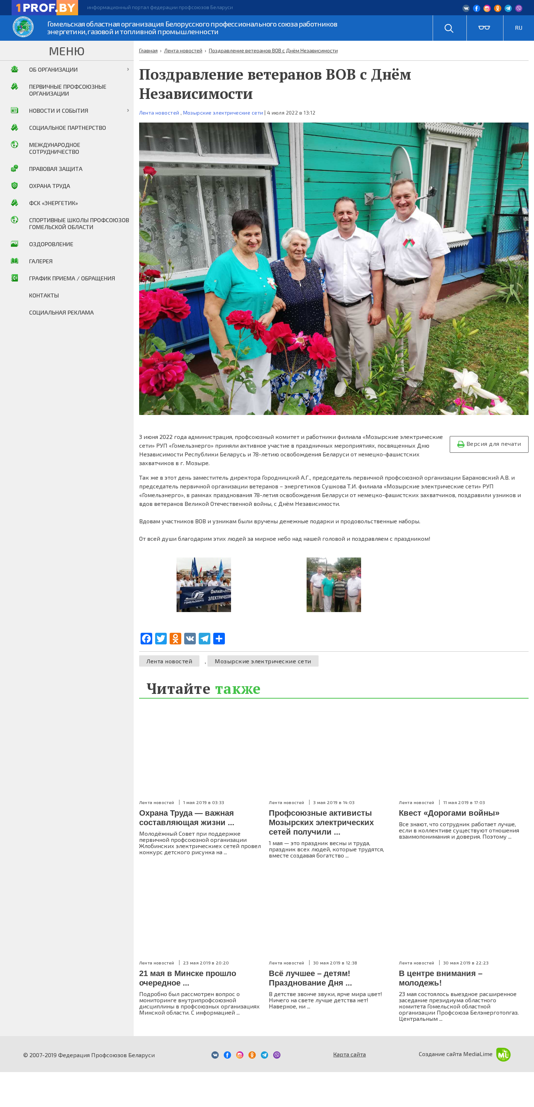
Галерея (41, 260)
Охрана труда (49, 185)
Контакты (44, 295)
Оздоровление (51, 243)
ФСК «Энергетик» (53, 202)
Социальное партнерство (67, 127)
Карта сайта (349, 1054)
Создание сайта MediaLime (456, 1053)
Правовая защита (55, 168)
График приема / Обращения (72, 278)
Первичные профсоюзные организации (67, 90)
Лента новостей (159, 112)
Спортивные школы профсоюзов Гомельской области (79, 223)
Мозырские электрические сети (223, 112)
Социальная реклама (61, 312)
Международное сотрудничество (54, 148)
